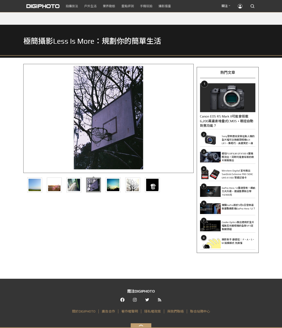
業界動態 (109, 6)
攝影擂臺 (165, 6)
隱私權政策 (152, 311)
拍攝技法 (72, 6)
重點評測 (127, 6)
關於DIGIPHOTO (83, 311)
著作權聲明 (129, 311)
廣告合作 (108, 311)
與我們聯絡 (175, 311)
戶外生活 (90, 6)
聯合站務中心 (200, 311)
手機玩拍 (146, 6)
